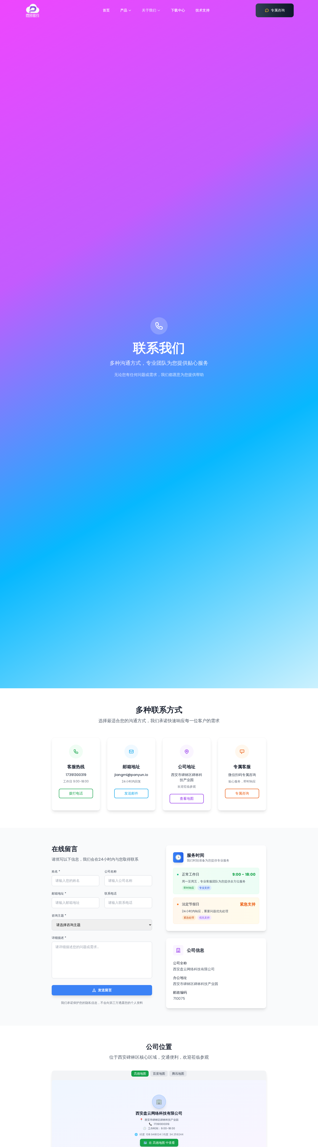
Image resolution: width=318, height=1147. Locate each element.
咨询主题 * (59, 915)
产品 (123, 10)
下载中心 (178, 10)
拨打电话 (76, 793)
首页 (106, 10)
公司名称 (110, 871)
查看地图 (187, 798)
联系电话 (110, 893)
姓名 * (56, 871)
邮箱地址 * (59, 893)
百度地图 (159, 1073)
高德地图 (140, 1073)
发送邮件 (131, 793)
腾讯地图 (178, 1073)
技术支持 (203, 10)
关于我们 (149, 10)
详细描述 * (59, 938)
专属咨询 (242, 793)
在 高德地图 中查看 (159, 1143)
